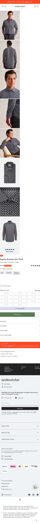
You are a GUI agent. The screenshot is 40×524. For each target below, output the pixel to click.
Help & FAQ (5, 426)
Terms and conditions (7, 481)
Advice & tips (5, 432)
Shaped (8, 273)
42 (19, 297)
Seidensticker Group (7, 439)
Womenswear (7, 398)
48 (19, 305)
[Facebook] (29, 494)
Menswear (20, 398)
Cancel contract (8, 459)
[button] (9, 251)
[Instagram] (33, 494)
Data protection (5, 483)
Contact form (7, 456)
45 (19, 301)
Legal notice (4, 486)
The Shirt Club (8, 387)
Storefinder (7, 384)
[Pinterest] (38, 494)
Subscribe (20, 408)
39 (19, 293)
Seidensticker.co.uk (6, 489)
